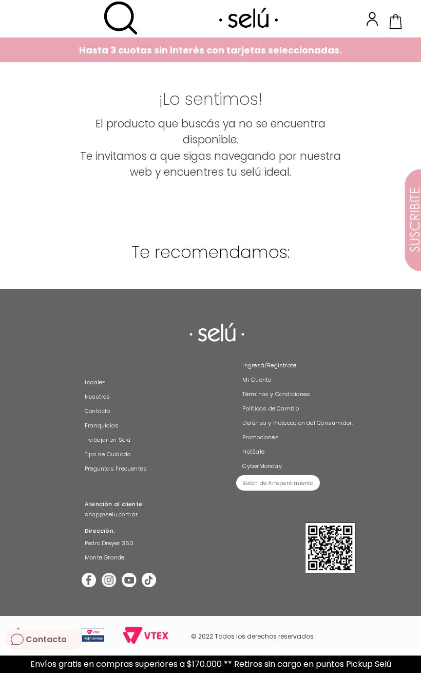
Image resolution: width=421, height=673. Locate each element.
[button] (120, 18)
